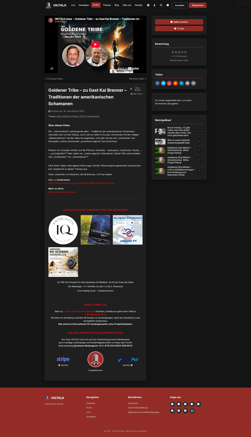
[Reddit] (175, 83)
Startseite (90, 403)
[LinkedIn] (181, 83)
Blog (117, 5)
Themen (107, 5)
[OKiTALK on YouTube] (172, 410)
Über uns (127, 5)
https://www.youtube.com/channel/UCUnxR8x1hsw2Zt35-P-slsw (81, 183)
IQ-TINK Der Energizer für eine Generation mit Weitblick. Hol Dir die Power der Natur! (95, 282)
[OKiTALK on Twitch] (198, 404)
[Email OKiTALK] (192, 410)
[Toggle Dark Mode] (154, 5)
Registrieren (197, 5)
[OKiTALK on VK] (192, 404)
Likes (180, 28)
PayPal (128, 342)
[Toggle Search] (161, 5)
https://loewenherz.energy (62, 192)
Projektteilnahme (123, 324)
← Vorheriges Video (53, 79)
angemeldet (170, 100)
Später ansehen (181, 22)
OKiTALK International (89, 116)
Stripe (117, 342)
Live (73, 5)
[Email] (187, 83)
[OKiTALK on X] (185, 410)
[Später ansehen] (167, 5)
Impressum (133, 403)
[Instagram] (169, 83)
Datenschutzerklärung (138, 407)
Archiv (96, 5)
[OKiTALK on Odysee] (185, 404)
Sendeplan (84, 5)
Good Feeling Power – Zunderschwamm (95, 291)
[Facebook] (157, 83)
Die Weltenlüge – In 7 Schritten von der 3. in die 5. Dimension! (95, 286)
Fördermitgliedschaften (100, 342)
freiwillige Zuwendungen (75, 342)
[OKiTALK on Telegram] (172, 404)
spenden (64, 365)
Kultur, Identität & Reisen (67, 116)
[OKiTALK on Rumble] (179, 410)
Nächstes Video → (137, 79)
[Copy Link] (193, 83)
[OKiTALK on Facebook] (179, 404)
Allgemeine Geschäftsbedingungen (143, 412)
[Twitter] (163, 83)
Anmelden (179, 5)
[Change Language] (148, 5)
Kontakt (138, 5)
